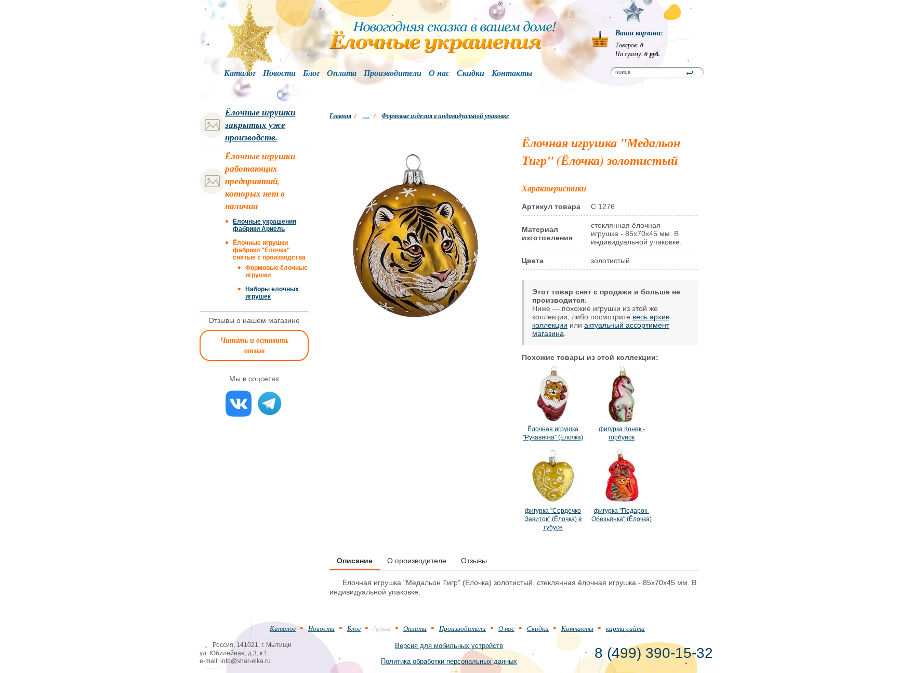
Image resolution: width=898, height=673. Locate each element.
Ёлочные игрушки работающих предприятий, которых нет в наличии (260, 181)
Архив (382, 628)
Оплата (341, 73)
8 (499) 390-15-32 (654, 653)
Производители (392, 73)
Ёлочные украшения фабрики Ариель (264, 225)
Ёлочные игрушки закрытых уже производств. (260, 125)
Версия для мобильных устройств (449, 645)
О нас (439, 73)
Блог (311, 73)
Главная (340, 115)
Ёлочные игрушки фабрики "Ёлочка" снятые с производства (269, 250)
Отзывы (474, 560)
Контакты (512, 73)
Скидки (470, 73)
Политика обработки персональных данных (449, 661)
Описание (355, 560)
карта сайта (625, 628)
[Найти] (689, 73)
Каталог (240, 73)
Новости (279, 73)
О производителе (416, 560)
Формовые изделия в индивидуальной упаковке (445, 115)
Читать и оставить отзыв (254, 345)
